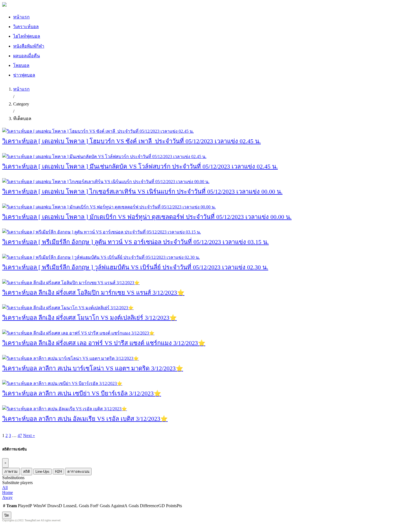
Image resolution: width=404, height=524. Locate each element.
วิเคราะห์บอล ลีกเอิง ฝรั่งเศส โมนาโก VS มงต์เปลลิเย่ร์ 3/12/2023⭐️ (89, 317)
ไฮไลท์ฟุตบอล (26, 36)
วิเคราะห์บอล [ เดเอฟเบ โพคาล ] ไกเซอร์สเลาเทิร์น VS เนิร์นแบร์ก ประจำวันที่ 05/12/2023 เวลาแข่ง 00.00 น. (142, 191)
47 (20, 435)
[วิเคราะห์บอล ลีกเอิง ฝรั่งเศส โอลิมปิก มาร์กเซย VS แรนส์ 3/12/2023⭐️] (71, 282)
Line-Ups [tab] (42, 471)
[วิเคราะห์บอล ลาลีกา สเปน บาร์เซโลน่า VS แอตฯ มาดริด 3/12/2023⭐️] (70, 358)
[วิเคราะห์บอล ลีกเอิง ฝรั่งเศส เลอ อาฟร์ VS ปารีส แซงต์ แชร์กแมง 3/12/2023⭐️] (78, 333)
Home (7, 492)
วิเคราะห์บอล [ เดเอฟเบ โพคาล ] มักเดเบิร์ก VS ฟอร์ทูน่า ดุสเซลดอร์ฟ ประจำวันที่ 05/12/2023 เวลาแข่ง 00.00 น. (147, 216)
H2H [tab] (58, 471)
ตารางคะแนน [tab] (78, 471)
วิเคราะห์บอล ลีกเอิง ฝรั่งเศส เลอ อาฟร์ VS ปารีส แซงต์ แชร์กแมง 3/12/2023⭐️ (103, 343)
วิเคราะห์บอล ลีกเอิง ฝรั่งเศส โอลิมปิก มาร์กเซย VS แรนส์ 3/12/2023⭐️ (93, 292)
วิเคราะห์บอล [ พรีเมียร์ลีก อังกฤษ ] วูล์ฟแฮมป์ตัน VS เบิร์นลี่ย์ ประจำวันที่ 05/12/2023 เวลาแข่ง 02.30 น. (135, 267)
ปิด (6, 515)
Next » (29, 435)
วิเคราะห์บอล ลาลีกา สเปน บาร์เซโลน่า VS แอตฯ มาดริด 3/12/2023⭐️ (92, 368)
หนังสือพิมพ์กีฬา (28, 46)
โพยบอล (21, 65)
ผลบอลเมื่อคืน (26, 55)
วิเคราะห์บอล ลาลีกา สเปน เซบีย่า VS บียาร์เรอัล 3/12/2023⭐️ (81, 393)
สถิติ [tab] (26, 471)
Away (7, 497)
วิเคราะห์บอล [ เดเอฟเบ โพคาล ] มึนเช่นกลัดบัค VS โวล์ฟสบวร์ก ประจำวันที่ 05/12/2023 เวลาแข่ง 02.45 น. (140, 166)
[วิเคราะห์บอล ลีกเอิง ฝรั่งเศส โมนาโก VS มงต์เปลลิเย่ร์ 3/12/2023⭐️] (68, 307)
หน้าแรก (21, 17)
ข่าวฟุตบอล (24, 75)
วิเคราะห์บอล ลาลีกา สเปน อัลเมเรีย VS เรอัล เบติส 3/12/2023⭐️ (85, 418)
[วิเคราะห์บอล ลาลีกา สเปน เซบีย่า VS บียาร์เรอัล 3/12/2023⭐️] (62, 383)
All (5, 487)
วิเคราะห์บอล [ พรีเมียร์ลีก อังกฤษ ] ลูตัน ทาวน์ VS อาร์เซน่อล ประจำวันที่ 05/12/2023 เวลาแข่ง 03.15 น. (135, 241)
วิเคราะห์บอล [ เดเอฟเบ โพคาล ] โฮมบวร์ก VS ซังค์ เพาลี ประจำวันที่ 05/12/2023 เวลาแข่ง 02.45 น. (131, 141)
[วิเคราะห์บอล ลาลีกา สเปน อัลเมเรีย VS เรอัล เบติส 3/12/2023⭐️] (64, 408)
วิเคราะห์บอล (26, 26)
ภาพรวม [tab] (11, 471)
